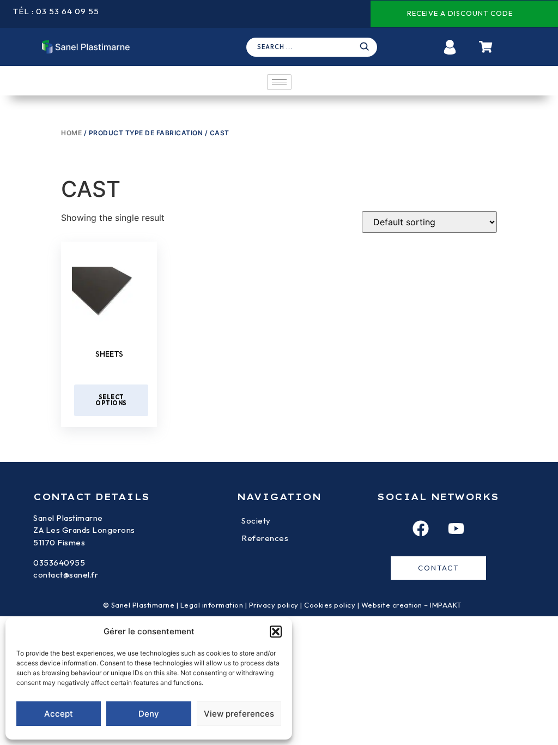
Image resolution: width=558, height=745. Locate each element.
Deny (148, 713)
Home (71, 133)
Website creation (392, 604)
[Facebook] (420, 528)
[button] (275, 631)
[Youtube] (456, 528)
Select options (111, 400)
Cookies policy (329, 604)
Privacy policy (274, 604)
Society (256, 520)
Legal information (212, 604)
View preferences (239, 713)
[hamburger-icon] (279, 82)
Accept (58, 713)
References (264, 538)
